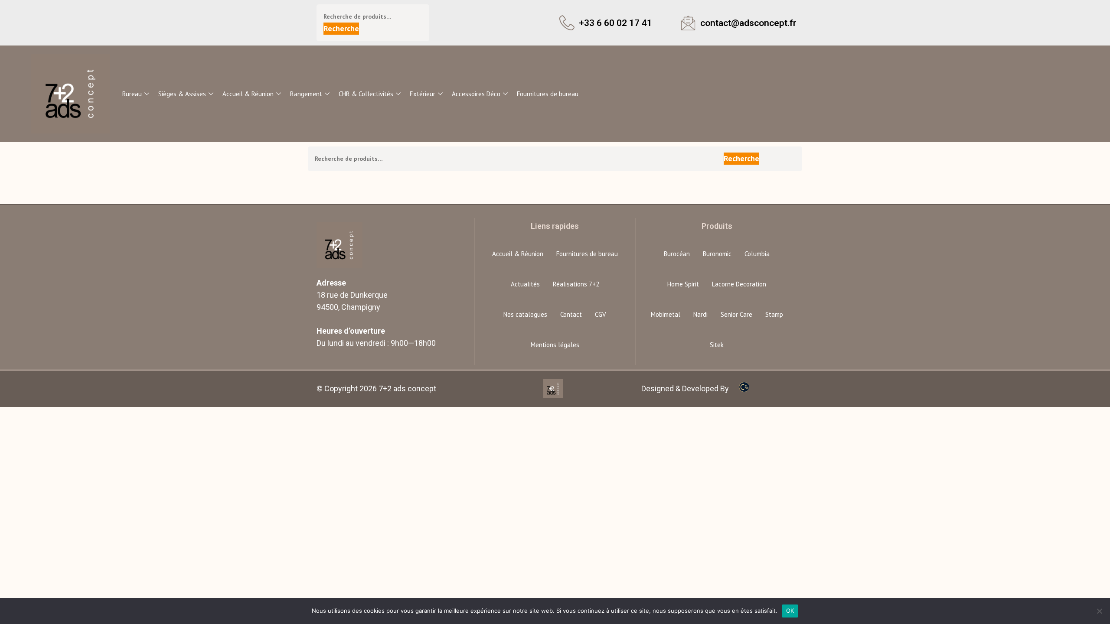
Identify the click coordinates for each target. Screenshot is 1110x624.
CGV (600, 314)
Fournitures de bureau (547, 94)
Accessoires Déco (476, 94)
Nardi (700, 314)
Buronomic (717, 254)
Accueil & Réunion (248, 94)
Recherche (341, 28)
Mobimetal (665, 314)
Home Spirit (683, 284)
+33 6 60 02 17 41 (615, 22)
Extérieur (422, 94)
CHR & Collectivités (366, 94)
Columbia (757, 254)
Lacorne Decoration (739, 284)
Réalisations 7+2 (576, 284)
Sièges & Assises (182, 94)
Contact (571, 314)
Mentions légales (555, 345)
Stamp (774, 314)
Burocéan (677, 254)
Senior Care (736, 314)
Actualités (525, 284)
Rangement (306, 94)
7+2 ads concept (407, 388)
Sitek (717, 345)
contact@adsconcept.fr (748, 22)
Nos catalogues (525, 314)
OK (790, 610)
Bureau (132, 94)
